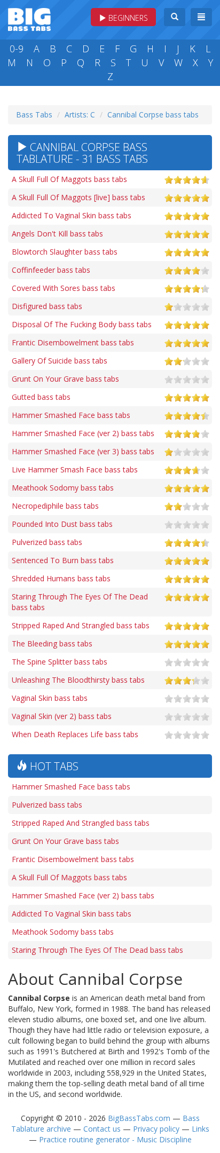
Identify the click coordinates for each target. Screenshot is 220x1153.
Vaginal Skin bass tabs (50, 698)
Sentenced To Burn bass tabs (63, 560)
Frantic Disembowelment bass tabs (73, 342)
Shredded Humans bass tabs (61, 578)
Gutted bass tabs (41, 397)
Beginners (127, 18)
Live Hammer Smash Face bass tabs (75, 469)
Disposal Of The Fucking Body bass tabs (82, 324)
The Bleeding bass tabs (52, 643)
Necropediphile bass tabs (55, 506)
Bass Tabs (34, 114)
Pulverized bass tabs (47, 542)
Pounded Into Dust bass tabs (62, 524)
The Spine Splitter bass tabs (59, 662)
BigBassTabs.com (139, 1118)
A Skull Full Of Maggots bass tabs (69, 179)
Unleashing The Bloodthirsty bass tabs (78, 680)
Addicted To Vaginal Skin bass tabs (71, 215)
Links (200, 1129)
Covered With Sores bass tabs (63, 288)
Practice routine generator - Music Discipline (115, 1139)
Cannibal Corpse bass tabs (153, 114)
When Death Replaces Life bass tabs (75, 734)
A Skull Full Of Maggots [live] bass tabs (78, 197)
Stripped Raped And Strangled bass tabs (81, 625)
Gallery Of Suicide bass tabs (59, 361)
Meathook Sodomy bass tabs (63, 488)
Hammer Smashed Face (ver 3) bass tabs (83, 451)
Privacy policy (156, 1129)
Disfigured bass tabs (47, 306)
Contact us (102, 1129)
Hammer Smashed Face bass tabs (71, 415)
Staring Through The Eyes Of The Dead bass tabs (80, 601)
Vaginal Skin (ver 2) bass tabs (62, 716)
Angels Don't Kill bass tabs (57, 233)
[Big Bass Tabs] (29, 18)
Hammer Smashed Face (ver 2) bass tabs (83, 433)
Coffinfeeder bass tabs (51, 270)
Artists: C (80, 114)
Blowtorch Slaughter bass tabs (64, 252)
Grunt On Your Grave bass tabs (65, 379)
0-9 (16, 48)
